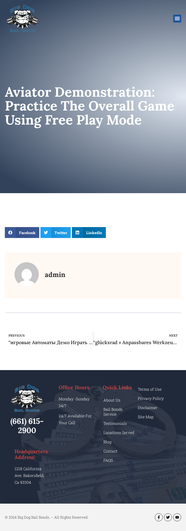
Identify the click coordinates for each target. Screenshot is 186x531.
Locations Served (118, 432)
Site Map (146, 416)
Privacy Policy (151, 398)
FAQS (108, 460)
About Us (111, 400)
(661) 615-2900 (27, 425)
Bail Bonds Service (113, 412)
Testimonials (115, 423)
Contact (110, 450)
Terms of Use (150, 389)
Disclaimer (147, 407)
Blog (107, 441)
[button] (177, 19)
